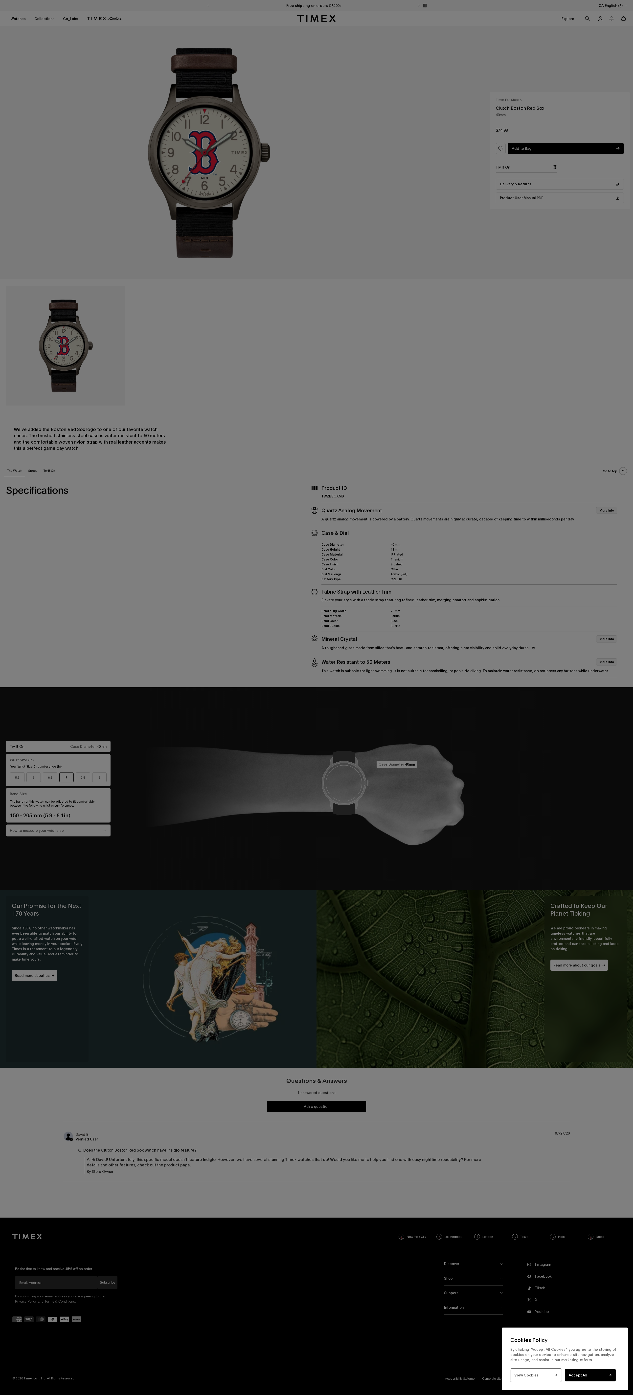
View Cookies (526, 1375)
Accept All (578, 1375)
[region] (565, 1359)
